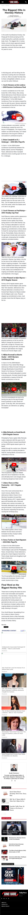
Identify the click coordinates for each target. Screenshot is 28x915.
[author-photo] (14, 771)
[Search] (26, 2)
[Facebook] (12, 781)
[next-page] (5, 814)
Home (2, 5)
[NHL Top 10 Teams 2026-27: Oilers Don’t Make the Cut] (5, 800)
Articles (7, 5)
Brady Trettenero (14, 16)
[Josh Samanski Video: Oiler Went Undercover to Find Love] (14, 828)
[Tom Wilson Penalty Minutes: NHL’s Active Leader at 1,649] (4, 852)
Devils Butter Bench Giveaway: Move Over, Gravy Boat (18, 793)
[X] (15, 781)
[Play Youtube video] (14, 117)
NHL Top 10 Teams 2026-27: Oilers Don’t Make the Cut (17, 800)
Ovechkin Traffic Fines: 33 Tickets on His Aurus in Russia (17, 808)
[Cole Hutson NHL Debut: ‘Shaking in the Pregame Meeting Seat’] (4, 858)
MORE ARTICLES (6, 787)
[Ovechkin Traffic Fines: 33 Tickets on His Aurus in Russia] (5, 808)
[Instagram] (4, 898)
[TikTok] (6, 898)
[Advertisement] (14, 61)
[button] (2, 2)
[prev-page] (2, 814)
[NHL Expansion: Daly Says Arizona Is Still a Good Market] (4, 839)
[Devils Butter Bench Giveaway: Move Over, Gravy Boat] (5, 793)
